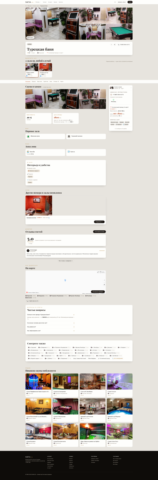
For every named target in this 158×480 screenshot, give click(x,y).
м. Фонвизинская (34, 350)
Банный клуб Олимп (87, 416)
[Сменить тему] (115, 2)
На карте (50, 2)
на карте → (113, 109)
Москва (29, 5)
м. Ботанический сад (35, 353)
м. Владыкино (44, 347)
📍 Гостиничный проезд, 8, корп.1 (55, 52)
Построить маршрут (98, 291)
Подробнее (99, 221)
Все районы (115, 462)
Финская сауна (50, 460)
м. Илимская (101, 355)
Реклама (93, 462)
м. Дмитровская (81, 353)
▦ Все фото (30, 37)
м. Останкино (108, 350)
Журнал (55, 2)
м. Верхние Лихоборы (80, 347)
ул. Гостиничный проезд (104, 358)
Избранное (71, 466)
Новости (71, 462)
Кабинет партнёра (95, 460)
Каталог (44, 2)
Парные (34, 81)
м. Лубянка (50, 358)
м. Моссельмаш (81, 350)
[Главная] (25, 5)
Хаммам (49, 462)
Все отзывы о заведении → (66, 260)
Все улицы (115, 464)
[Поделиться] (114, 44)
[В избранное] (111, 44)
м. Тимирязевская (66, 350)
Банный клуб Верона (114, 416)
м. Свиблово (74, 355)
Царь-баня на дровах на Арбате (90, 441)
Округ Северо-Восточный (79, 358)
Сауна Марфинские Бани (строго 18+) (37, 391)
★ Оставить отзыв (99, 231)
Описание (27, 81)
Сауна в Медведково (59, 416)
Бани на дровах (50, 464)
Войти (130, 2)
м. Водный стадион (35, 358)
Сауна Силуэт (112, 391)
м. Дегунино (110, 347)
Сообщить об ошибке (121, 128)
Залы (51, 81)
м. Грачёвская (88, 355)
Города (70, 464)
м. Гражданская (48, 355)
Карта (61, 81)
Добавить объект (122, 2)
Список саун (36, 5)
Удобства (45, 81)
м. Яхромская (96, 353)
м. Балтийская (116, 355)
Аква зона (39, 81)
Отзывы (56, 81)
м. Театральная (64, 358)
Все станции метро (117, 458)
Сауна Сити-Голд (113, 441)
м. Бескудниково (66, 353)
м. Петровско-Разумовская (61, 347)
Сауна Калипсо (30, 441)
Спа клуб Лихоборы (86, 391)
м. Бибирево (33, 355)
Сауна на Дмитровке (60, 391)
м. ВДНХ (61, 355)
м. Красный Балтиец (111, 353)
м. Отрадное (123, 347)
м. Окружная (32, 347)
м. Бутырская (51, 353)
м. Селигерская (50, 350)
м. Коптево (95, 350)
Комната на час (31, 217)
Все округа (115, 460)
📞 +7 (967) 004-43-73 (123, 44)
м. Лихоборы (96, 347)
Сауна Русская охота (60, 441)
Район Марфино (92, 358)
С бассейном (50, 466)
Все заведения (117, 358)
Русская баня (50, 458)
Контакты (61, 2)
